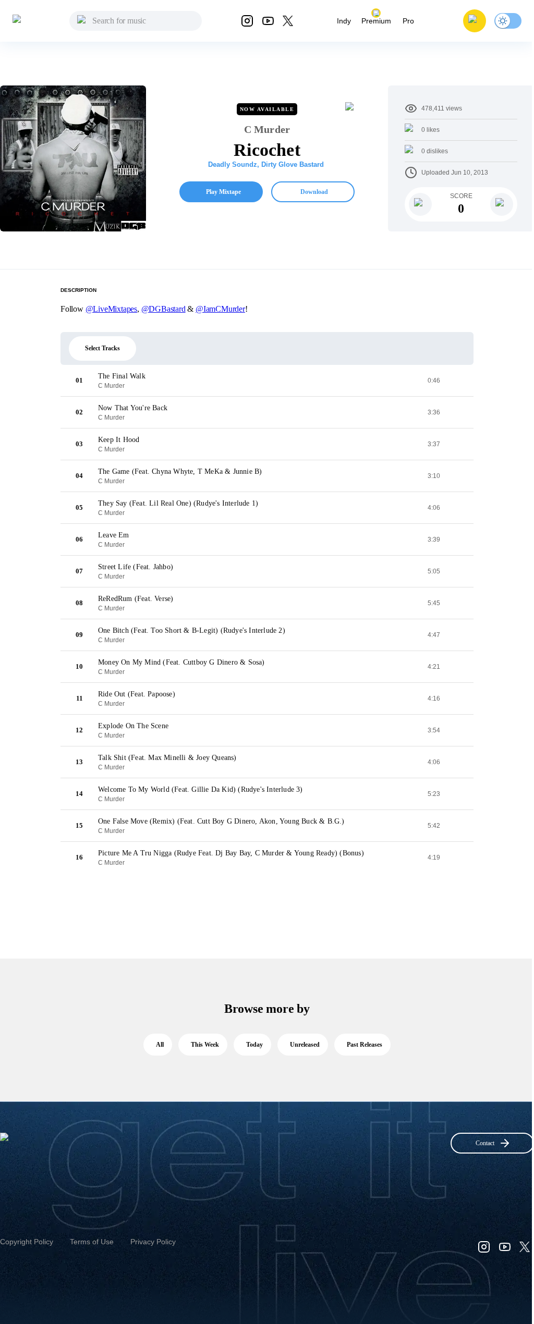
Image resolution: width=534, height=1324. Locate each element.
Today (254, 1044)
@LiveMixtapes (111, 308)
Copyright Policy (26, 1241)
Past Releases (364, 1044)
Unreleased (305, 1044)
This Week (205, 1044)
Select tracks (102, 348)
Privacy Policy (153, 1241)
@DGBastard (163, 308)
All (160, 1044)
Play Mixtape (223, 191)
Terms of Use (92, 1241)
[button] (474, 20)
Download (314, 191)
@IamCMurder (220, 308)
